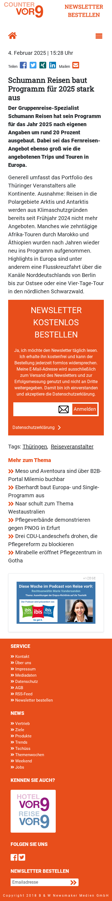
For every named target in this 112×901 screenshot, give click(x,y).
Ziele (19, 729)
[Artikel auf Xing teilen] (43, 67)
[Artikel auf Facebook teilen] (23, 67)
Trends (20, 742)
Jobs (19, 767)
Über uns (22, 662)
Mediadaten (25, 675)
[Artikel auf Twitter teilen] (33, 67)
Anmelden (85, 409)
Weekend (23, 761)
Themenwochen (29, 754)
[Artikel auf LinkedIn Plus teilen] (53, 67)
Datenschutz (26, 681)
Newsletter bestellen (33, 700)
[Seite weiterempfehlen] (76, 67)
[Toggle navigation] (99, 36)
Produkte (23, 736)
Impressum (25, 669)
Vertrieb (22, 723)
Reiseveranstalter (72, 446)
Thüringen (35, 446)
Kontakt (21, 656)
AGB (18, 687)
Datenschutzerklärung (34, 427)
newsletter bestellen (84, 10)
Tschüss (22, 748)
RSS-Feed (23, 694)
